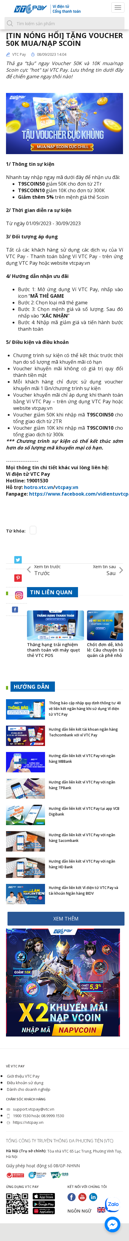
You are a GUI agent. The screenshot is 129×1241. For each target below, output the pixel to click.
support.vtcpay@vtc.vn (33, 1109)
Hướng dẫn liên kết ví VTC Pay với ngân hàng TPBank (82, 785)
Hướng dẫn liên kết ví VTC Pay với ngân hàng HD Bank (82, 864)
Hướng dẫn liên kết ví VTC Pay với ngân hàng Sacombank (82, 837)
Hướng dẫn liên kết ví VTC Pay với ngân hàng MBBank (82, 758)
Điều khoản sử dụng (24, 1082)
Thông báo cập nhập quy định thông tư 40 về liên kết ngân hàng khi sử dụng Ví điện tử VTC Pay (85, 708)
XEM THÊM (66, 918)
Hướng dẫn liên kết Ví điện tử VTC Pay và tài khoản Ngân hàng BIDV (83, 890)
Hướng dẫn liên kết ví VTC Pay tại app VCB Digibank (84, 811)
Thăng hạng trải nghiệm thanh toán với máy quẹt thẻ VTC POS (53, 650)
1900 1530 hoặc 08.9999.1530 (38, 1115)
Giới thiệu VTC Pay (23, 1076)
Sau (104, 570)
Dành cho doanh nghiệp (28, 1089)
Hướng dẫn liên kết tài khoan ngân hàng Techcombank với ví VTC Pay (83, 732)
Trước (47, 570)
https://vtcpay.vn (28, 1122)
